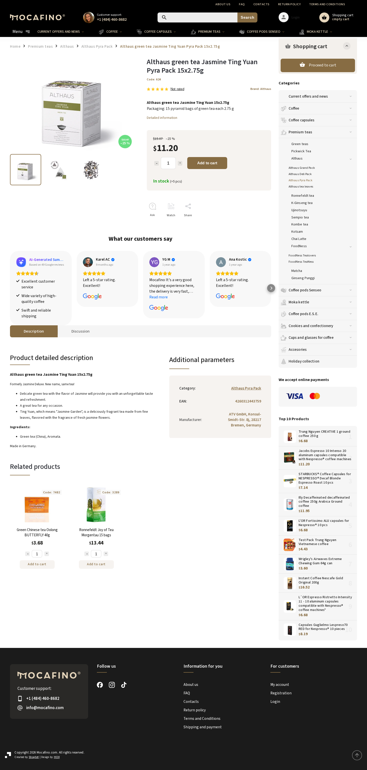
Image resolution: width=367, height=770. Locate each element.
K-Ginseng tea (302, 202)
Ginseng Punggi (303, 278)
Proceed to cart (322, 65)
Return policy (289, 4)
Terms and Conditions (327, 4)
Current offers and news (308, 96)
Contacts (261, 4)
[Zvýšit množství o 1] (46, 554)
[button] (10, 288)
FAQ (242, 4)
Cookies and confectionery (311, 326)
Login (275, 701)
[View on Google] (88, 262)
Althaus (297, 158)
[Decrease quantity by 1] (156, 163)
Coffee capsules (302, 120)
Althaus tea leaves (301, 186)
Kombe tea (299, 224)
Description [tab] (34, 331)
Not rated (177, 89)
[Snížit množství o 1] (27, 554)
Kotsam (297, 231)
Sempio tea (300, 217)
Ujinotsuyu (299, 210)
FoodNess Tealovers (302, 255)
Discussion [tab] (80, 331)
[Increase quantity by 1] (180, 163)
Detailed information (162, 117)
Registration (281, 693)
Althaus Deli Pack (300, 174)
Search (247, 17)
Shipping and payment (203, 727)
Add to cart (207, 163)
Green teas (299, 144)
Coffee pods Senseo (305, 290)
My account (279, 684)
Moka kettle (299, 302)
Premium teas (300, 132)
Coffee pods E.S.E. (303, 314)
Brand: (260, 89)
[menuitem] (64, 31)
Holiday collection (304, 361)
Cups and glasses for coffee (311, 337)
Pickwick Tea (301, 151)
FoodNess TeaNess (301, 261)
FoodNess (299, 246)
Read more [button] (158, 297)
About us (222, 4)
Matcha (296, 270)
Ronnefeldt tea (302, 195)
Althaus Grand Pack (302, 168)
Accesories (298, 349)
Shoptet (34, 757)
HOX (57, 757)
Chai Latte (298, 238)
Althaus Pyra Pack (300, 180)
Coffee (294, 108)
